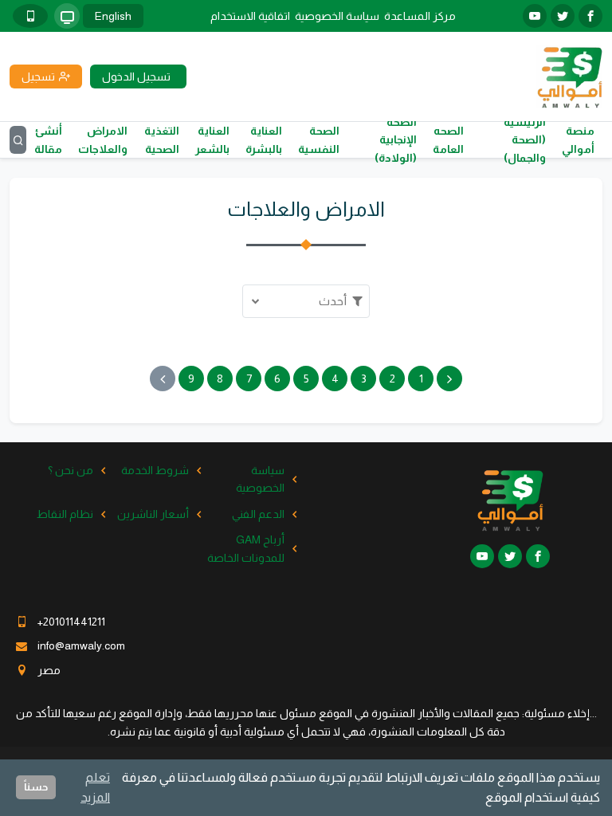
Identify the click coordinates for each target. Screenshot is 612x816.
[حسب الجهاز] (67, 16)
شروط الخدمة (155, 470)
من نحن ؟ (70, 470)
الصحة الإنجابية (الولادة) (396, 140)
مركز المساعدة (420, 16)
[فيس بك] (590, 16)
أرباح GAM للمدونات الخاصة (245, 548)
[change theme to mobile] (30, 16)
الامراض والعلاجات (103, 139)
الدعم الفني (258, 514)
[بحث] (18, 140)
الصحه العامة (448, 139)
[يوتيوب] (535, 16)
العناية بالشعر (212, 139)
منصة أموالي (578, 139)
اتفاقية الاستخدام (250, 16)
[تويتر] (563, 16)
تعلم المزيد (95, 788)
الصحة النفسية (318, 139)
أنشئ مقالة (48, 139)
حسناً (36, 787)
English (113, 16)
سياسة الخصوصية (337, 16)
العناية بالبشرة (263, 139)
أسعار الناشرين (153, 514)
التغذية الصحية (161, 139)
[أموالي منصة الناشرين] (569, 75)
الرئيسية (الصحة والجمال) (525, 140)
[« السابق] (449, 378)
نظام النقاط (65, 514)
